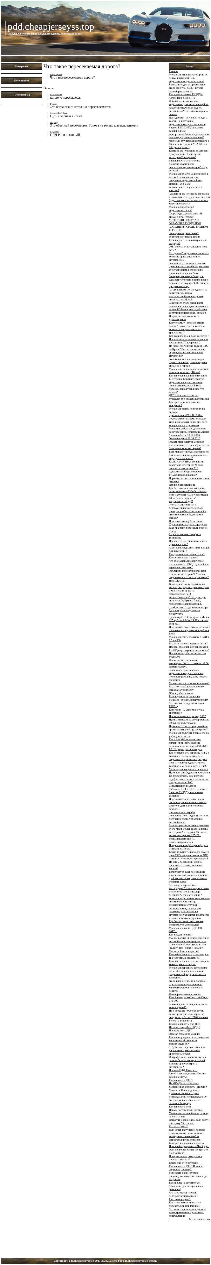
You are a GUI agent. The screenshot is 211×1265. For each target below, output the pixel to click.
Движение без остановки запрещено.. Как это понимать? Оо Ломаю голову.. (189, 663)
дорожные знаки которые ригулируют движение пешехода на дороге (188, 1176)
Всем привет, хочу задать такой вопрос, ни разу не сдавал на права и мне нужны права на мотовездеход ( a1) (189, 588)
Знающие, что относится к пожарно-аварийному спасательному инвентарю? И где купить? (188, 165)
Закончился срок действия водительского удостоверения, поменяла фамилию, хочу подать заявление (188, 674)
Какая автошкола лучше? (183, 557)
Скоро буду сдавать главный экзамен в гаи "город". (185, 215)
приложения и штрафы (182, 812)
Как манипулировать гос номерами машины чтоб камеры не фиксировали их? (189, 1040)
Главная (173, 71)
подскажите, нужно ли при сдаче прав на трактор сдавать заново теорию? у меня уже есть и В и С (188, 762)
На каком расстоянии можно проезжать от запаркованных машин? (186, 865)
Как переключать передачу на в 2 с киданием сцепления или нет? (189, 754)
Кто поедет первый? (181, 934)
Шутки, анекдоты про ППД (184, 1023)
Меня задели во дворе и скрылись (188, 769)
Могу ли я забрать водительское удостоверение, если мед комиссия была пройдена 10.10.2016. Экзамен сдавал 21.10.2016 (189, 433)
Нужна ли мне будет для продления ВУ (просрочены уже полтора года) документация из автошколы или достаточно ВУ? (189, 777)
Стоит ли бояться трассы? (184, 951)
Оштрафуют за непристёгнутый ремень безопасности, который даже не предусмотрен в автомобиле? (187, 1061)
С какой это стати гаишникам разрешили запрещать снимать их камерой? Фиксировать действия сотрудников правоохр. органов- (188, 307)
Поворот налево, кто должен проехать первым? (185, 1158)
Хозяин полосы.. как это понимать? (189, 683)
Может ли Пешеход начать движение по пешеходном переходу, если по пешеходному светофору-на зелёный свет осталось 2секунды (188, 1096)
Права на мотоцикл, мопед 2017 (187, 716)
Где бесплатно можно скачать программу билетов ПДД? (186, 923)
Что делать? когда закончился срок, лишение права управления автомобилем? (189, 256)
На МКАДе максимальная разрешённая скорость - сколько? (188, 1085)
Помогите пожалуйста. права (186, 521)
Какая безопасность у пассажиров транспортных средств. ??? (189, 956)
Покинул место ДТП (180, 1030)
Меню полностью (199, 1219)
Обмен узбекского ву (181, 693)
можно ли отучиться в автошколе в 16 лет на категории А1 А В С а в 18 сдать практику (189, 144)
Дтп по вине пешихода (182, 484)
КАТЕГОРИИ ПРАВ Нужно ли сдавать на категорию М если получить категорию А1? (186, 465)
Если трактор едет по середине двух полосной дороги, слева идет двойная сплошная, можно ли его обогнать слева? (189, 876)
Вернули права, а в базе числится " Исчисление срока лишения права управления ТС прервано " (189, 339)
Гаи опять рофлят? (180, 1199)
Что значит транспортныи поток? (188, 643)
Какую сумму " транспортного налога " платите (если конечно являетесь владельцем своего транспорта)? (187, 327)
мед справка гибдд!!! (181, 501)
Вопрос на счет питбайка (183, 1162)
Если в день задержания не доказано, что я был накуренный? (188, 698)
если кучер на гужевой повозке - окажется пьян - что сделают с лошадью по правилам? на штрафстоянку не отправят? (187, 1134)
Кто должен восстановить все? (187, 554)
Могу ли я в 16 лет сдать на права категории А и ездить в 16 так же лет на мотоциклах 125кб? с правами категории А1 (188, 833)
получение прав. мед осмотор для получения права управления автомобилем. (188, 819)
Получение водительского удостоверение (184, 317)
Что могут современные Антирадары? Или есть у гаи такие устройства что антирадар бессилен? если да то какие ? (189, 889)
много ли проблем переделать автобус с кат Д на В (186, 298)
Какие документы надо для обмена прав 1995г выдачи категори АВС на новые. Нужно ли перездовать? (189, 855)
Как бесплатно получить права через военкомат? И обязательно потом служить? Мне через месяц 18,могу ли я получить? (188, 492)
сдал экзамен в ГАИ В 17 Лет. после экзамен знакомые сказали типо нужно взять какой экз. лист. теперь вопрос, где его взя (188, 420)
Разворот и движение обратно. (186, 1142)
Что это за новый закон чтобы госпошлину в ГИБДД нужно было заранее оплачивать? (189, 564)
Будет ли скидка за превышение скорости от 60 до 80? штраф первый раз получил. (187, 88)
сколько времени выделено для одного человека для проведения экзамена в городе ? (188, 362)
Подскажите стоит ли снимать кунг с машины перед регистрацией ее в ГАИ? (189, 630)
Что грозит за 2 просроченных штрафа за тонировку (186, 688)
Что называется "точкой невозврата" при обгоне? (183, 1194)
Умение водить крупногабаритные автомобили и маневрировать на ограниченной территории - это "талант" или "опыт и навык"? (189, 942)
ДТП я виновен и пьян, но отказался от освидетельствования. (189, 397)
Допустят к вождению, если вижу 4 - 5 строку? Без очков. (189, 1121)
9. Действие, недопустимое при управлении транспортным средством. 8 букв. (187, 1050)
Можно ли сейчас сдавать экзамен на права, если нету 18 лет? (189, 370)
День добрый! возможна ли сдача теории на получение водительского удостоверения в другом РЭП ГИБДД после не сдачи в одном (188, 124)
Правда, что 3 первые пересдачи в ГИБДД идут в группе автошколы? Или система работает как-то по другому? (189, 651)
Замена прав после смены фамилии (189, 825)
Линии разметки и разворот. (185, 994)
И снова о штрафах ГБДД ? (184, 1027)
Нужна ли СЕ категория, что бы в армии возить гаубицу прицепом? (188, 728)
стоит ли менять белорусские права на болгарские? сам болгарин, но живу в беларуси (186, 273)
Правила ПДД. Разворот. (183, 1070)
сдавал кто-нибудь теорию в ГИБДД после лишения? (185, 473)
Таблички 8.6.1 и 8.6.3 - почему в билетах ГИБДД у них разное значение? (188, 792)
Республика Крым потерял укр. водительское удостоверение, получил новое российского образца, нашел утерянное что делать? (187, 385)
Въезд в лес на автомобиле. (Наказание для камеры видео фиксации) (186, 1186)
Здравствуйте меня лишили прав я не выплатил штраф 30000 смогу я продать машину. (189, 283)
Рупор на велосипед (180, 1020)
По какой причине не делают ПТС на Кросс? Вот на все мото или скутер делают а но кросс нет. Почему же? (188, 350)
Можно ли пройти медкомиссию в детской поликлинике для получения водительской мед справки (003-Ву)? (188, 178)
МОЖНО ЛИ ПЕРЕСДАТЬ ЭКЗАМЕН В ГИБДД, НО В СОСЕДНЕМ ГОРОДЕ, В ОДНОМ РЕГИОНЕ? (188, 225)
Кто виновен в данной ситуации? (188, 375)
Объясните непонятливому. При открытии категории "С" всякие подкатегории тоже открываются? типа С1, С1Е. (189, 575)
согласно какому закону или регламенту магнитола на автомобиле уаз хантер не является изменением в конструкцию (189, 913)
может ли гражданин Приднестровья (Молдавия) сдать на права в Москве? (188, 845)
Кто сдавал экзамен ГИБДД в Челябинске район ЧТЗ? (186, 96)
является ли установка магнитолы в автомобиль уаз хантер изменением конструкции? (189, 901)
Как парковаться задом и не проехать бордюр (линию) (185, 1204)
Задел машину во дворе (182, 785)
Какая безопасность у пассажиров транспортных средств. (189, 962)
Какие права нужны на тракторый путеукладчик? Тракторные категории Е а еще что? (188, 154)
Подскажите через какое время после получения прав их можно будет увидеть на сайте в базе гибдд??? (187, 803)
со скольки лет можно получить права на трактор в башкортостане (189, 265)
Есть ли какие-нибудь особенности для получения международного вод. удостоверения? (189, 455)
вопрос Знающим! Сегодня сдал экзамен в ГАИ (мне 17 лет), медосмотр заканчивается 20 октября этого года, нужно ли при (188, 602)
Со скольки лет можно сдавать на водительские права (188, 291)
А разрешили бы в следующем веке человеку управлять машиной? (189, 136)
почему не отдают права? (184, 233)
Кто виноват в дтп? (180, 1106)
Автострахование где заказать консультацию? (186, 1214)
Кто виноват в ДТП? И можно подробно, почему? (186, 1168)
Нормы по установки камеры (186, 1109)
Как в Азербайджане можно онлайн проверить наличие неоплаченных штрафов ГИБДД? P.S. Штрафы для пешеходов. (188, 744)
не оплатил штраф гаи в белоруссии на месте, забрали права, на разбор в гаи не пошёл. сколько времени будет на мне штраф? (187, 511)
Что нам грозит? (178, 1126)
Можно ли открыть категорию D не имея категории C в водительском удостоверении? (188, 78)
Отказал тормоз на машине (184, 1033)
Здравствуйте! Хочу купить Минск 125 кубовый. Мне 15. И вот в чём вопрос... (189, 620)
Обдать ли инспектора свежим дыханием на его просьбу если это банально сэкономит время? (189, 445)
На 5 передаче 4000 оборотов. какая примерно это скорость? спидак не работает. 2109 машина (188, 1014)
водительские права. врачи (184, 236)
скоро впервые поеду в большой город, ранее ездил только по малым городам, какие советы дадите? (187, 985)
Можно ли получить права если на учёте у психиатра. (189, 734)
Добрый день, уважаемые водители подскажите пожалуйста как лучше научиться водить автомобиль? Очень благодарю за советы (189, 107)
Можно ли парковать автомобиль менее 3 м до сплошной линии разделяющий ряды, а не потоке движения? (188, 972)
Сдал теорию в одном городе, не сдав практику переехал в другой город (188, 528)
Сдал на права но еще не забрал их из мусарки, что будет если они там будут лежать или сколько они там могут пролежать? (189, 198)
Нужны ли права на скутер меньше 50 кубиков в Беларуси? (189, 721)
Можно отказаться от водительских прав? (181, 208)
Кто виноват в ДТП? (180, 1080)
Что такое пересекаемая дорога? (187, 1209)
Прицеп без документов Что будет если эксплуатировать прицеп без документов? (189, 1149)
